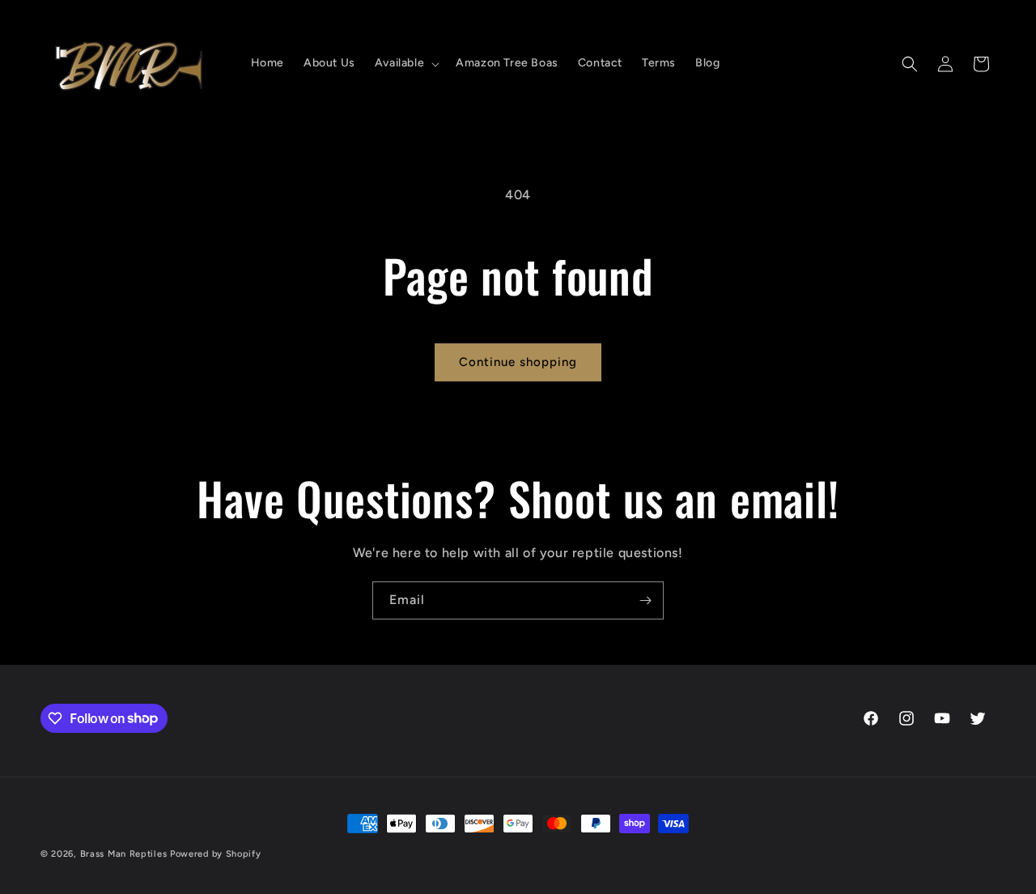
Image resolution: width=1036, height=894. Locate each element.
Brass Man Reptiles (124, 854)
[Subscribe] (645, 600)
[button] (405, 63)
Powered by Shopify (215, 854)
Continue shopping (518, 362)
